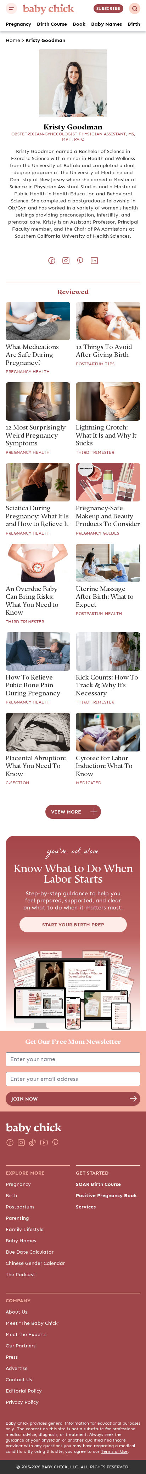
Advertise (17, 1368)
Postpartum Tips (95, 364)
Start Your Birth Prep (73, 924)
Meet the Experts (26, 1334)
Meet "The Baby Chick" (33, 1323)
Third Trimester (95, 452)
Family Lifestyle (25, 1229)
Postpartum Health (99, 613)
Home (13, 40)
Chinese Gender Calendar (35, 1263)
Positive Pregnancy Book (106, 1195)
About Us (16, 1312)
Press (12, 1357)
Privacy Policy (22, 1402)
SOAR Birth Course (98, 1184)
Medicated (88, 783)
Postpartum (20, 1207)
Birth (134, 24)
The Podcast (20, 1274)
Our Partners (20, 1345)
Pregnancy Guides (97, 533)
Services (86, 1207)
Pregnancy (18, 24)
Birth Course (52, 24)
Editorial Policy (24, 1391)
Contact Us (19, 1379)
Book (79, 24)
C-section (17, 783)
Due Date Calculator (30, 1252)
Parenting (17, 1218)
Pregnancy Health (28, 372)
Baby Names (106, 24)
